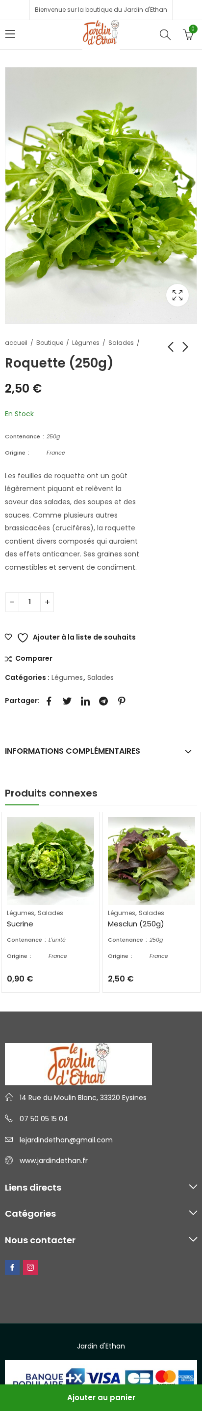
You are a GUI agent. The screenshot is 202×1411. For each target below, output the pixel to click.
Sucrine (20, 924)
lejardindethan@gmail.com (66, 1140)
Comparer (33, 658)
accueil (16, 342)
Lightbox (177, 295)
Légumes (86, 342)
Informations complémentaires (72, 751)
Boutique (49, 342)
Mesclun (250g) (136, 924)
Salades (121, 342)
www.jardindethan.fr (54, 1161)
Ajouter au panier (101, 1397)
